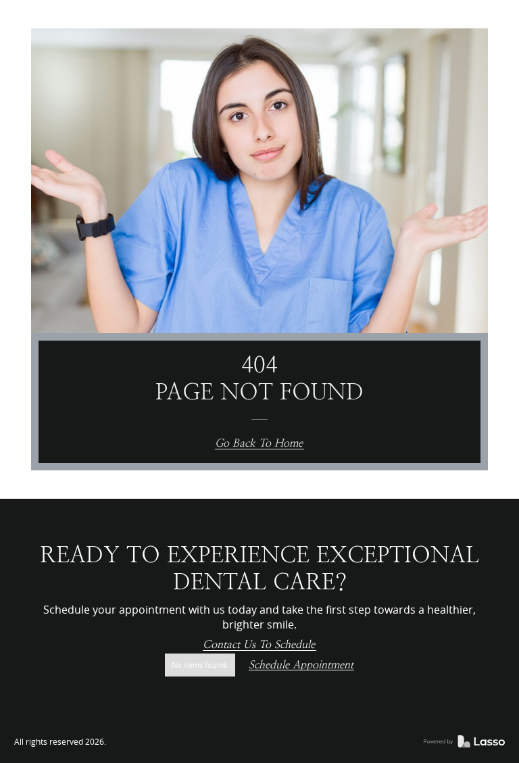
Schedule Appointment (301, 665)
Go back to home (259, 443)
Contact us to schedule (259, 645)
